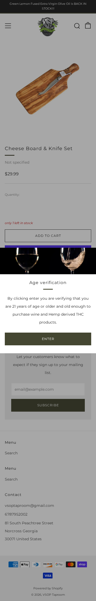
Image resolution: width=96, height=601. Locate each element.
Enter (48, 339)
